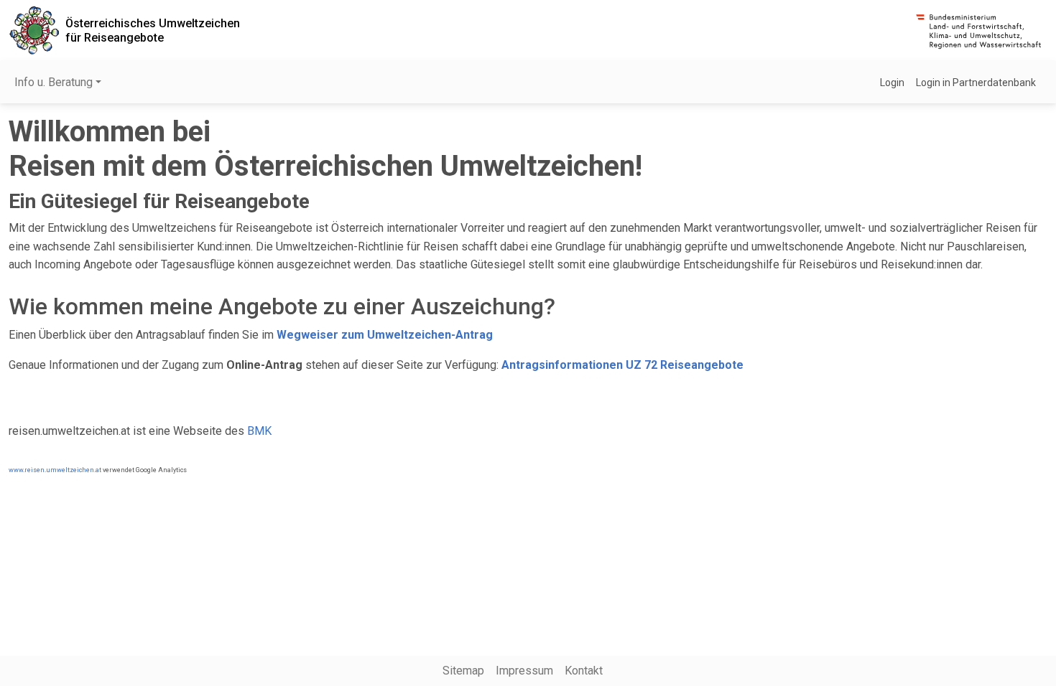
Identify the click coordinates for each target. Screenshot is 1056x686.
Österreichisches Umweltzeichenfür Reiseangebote (152, 30)
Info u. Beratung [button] (53, 82)
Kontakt (584, 670)
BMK (259, 431)
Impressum (524, 670)
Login (892, 82)
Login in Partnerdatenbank (976, 82)
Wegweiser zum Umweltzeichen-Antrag (385, 335)
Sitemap (463, 670)
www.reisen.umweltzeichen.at (55, 470)
